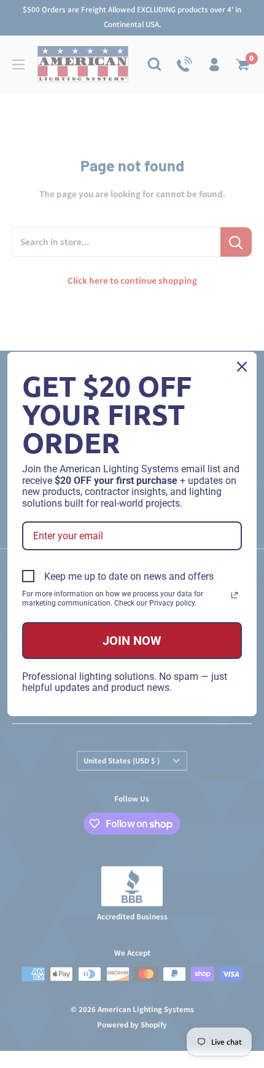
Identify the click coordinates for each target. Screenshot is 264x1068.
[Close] (242, 366)
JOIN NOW (132, 640)
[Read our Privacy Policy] (234, 595)
